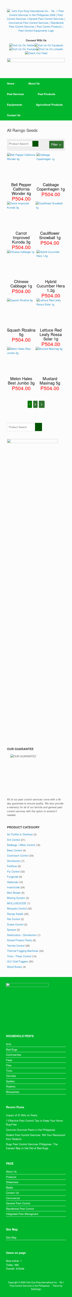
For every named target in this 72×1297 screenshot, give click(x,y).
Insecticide (13, 887)
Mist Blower (14, 892)
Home (10, 83)
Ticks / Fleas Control (19, 956)
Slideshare (12, 1182)
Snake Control (15, 924)
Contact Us (13, 115)
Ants (8, 1044)
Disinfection (14, 861)
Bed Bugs (11, 1049)
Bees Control (14, 850)
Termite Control (16, 945)
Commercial (13, 1198)
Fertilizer (12, 866)
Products (11, 1177)
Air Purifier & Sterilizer (20, 834)
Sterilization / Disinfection (22, 935)
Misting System (16, 898)
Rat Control (13, 919)
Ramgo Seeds (15, 914)
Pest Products (46, 94)
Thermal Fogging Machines (22, 951)
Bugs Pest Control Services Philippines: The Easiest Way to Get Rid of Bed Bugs (32, 1146)
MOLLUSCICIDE (16, 903)
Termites (11, 1076)
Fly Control (13, 871)
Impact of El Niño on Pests (21, 1115)
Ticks (9, 1070)
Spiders (10, 1081)
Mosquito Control (17, 908)
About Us (34, 83)
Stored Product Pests (19, 940)
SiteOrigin (36, 1289)
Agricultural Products (49, 104)
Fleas (9, 1060)
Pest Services (15, 94)
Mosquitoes (12, 1092)
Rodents (11, 1086)
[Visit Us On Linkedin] (49, 49)
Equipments (14, 104)
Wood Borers (14, 967)
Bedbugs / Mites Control (21, 845)
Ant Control (13, 840)
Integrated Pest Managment (22, 1214)
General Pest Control (18, 1203)
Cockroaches (13, 1054)
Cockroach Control (17, 855)
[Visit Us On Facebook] (48, 45)
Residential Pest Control (20, 1209)
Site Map (11, 1237)
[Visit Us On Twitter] (21, 45)
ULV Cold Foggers (17, 961)
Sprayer (11, 929)
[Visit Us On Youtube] (22, 49)
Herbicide (12, 882)
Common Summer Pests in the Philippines (30, 1130)
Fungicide (12, 877)
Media (9, 1187)
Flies (9, 1065)
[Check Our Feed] (36, 53)
